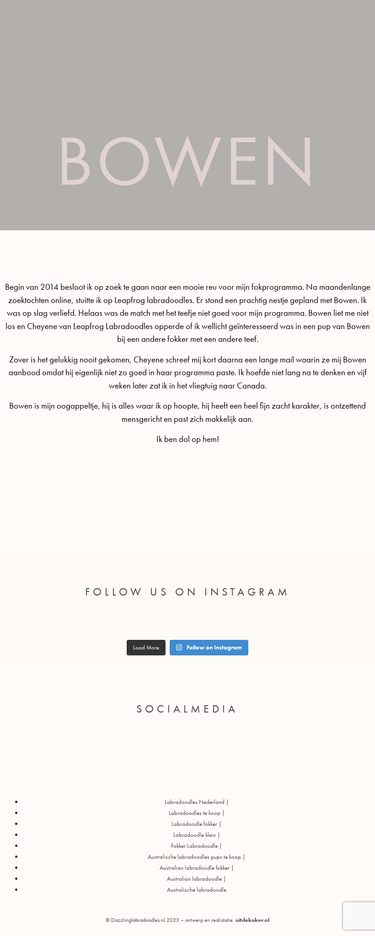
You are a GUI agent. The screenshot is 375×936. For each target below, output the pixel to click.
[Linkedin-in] (230, 734)
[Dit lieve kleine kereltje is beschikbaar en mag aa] (23, 622)
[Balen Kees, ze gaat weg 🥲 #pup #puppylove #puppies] (311, 622)
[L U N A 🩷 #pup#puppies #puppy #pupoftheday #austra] (187, 622)
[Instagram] (187, 761)
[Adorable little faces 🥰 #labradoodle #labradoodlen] (105, 622)
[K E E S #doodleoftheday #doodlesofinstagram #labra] (270, 622)
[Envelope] (144, 734)
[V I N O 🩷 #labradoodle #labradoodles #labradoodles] (228, 622)
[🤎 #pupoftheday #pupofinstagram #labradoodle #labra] (64, 622)
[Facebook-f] (201, 734)
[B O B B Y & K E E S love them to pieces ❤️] (352, 622)
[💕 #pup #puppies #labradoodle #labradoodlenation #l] (146, 622)
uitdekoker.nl (252, 920)
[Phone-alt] (172, 734)
